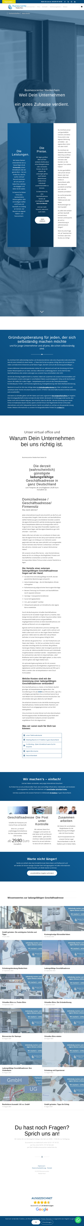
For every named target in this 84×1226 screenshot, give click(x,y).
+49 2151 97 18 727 (57, 1)
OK (36, 1222)
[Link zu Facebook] (64, 1)
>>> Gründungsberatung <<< (46, 387)
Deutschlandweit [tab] (31, 755)
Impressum (41, 1166)
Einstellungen (47, 1222)
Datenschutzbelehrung (39, 1168)
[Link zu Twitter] (68, 1)
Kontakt (49, 1168)
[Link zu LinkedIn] (74, 1)
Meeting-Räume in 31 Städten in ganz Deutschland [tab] (42, 740)
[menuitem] (10, 6)
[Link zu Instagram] (71, 1)
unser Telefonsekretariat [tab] (34, 735)
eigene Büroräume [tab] (32, 751)
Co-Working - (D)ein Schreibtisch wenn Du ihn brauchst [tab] (40, 745)
